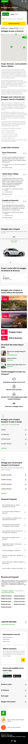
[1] (10, 262)
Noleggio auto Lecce (6, 604)
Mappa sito (3, 735)
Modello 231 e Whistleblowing (8, 736)
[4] (18, 262)
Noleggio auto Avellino (6, 607)
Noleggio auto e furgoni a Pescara (20, 601)
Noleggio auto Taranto (6, 598)
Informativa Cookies (20, 736)
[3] (15, 262)
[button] (11, 47)
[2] (13, 262)
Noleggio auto (4, 28)
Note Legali (9, 735)
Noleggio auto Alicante (6, 595)
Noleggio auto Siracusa (19, 598)
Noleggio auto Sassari (6, 601)
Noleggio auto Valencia (19, 595)
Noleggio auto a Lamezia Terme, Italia (20, 604)
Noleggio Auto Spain (14, 28)
